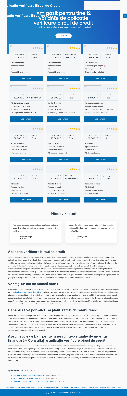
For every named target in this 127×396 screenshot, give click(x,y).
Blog (88, 8)
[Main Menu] (125, 16)
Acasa (88, 3)
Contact (117, 388)
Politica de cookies (13, 388)
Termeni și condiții (62, 388)
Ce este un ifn (93, 388)
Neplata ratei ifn (106, 388)
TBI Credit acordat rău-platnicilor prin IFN (29, 375)
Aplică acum (26, 79)
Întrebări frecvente (78, 388)
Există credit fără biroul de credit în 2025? (29, 378)
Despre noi (49, 388)
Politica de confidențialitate (32, 388)
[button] (63, 35)
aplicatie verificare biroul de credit (26, 292)
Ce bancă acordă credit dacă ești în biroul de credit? (33, 381)
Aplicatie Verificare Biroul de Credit (32, 6)
